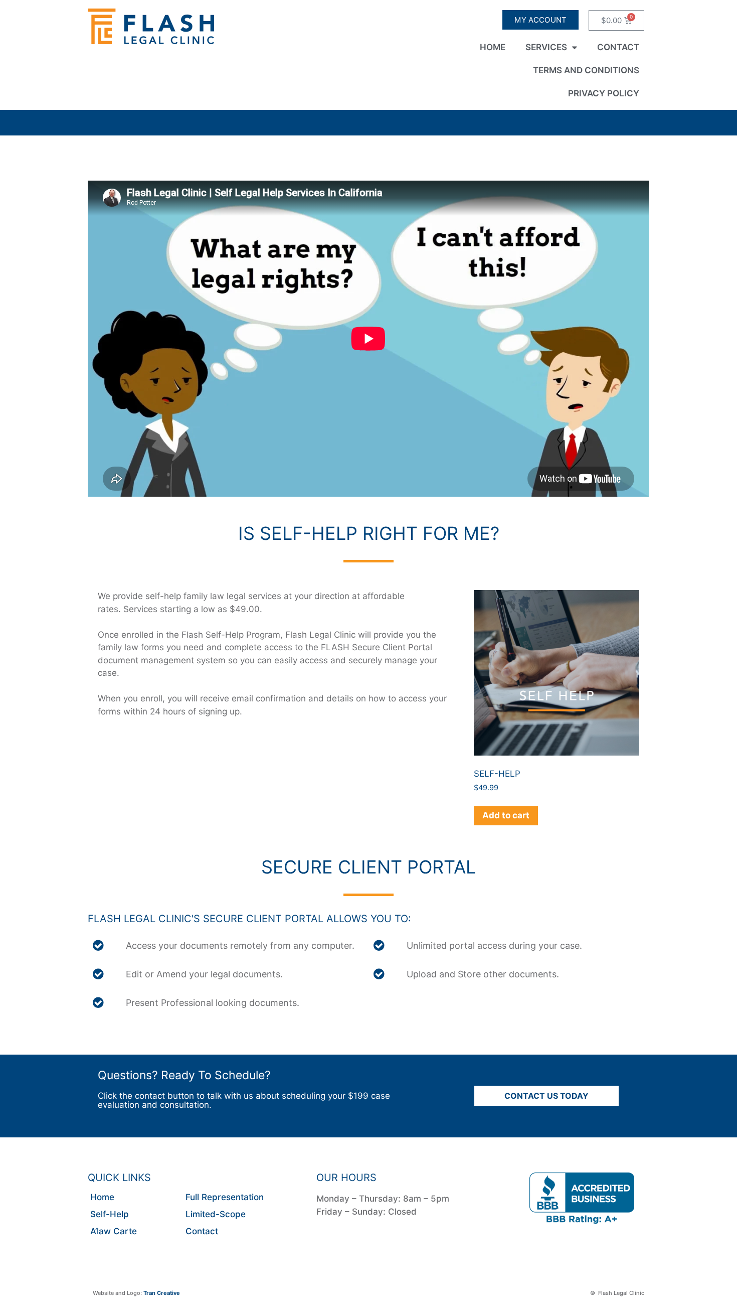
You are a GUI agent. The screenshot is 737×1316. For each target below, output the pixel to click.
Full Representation (225, 1197)
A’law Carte (113, 1231)
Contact (618, 47)
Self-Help (109, 1214)
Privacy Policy (603, 93)
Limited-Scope (216, 1214)
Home (492, 47)
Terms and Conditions (586, 70)
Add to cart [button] (505, 815)
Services (546, 47)
